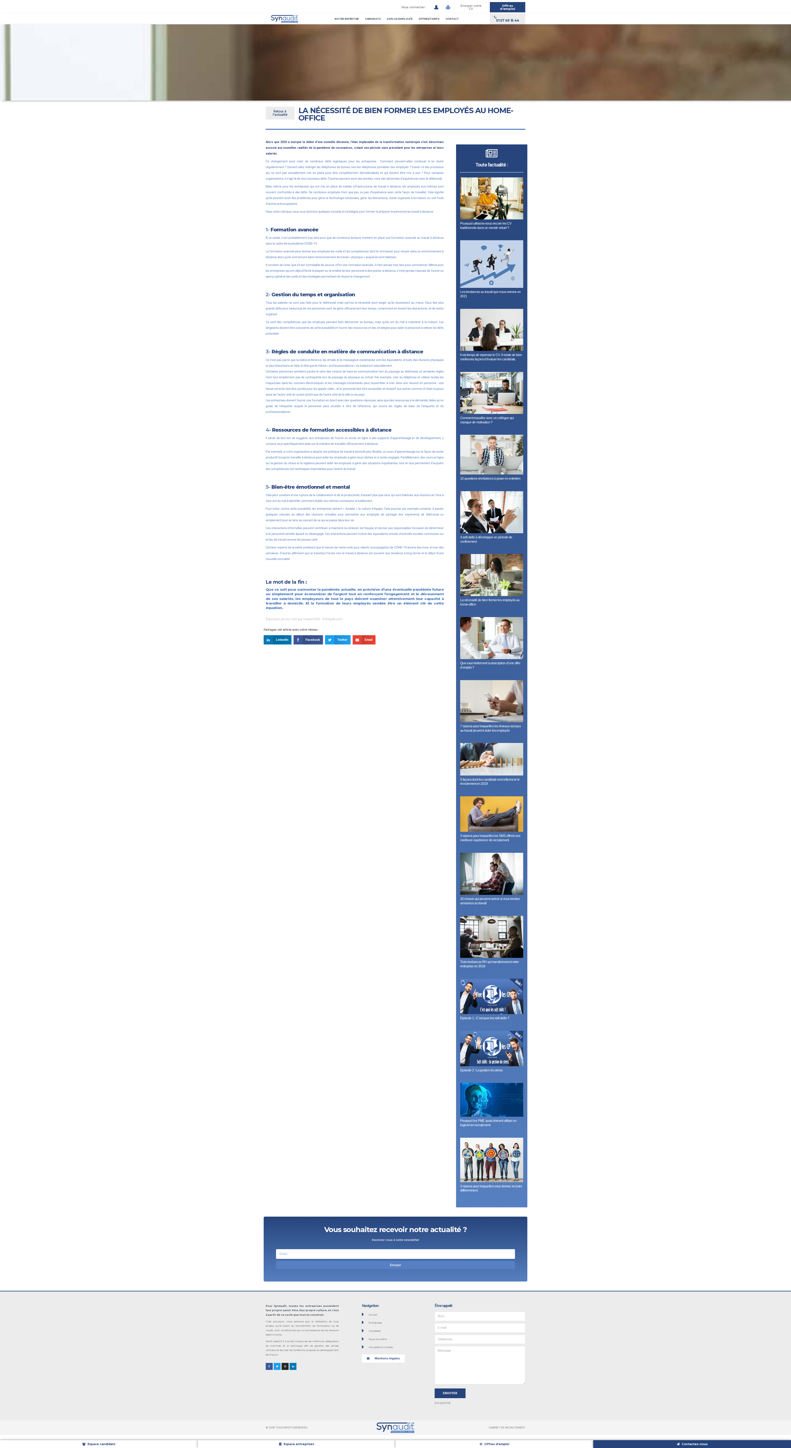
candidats (372, 18)
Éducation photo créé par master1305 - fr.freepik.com (304, 619)
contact (452, 18)
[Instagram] (285, 1366)
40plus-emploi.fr (399, 18)
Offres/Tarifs (429, 18)
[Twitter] (277, 1366)
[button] (413, 7)
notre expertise (347, 18)
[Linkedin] (293, 1366)
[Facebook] (269, 1366)
